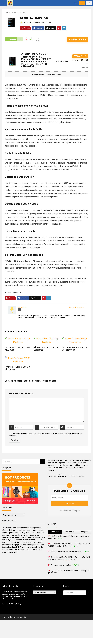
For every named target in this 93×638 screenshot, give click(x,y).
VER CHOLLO (80, 56)
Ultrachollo (27, 22)
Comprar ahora (77, 39)
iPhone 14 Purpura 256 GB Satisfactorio (74, 348)
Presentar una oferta (82, 3)
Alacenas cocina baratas (61, 565)
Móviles (49, 22)
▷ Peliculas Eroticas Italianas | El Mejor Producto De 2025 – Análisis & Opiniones (69, 545)
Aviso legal (6, 604)
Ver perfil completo (76, 307)
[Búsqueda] (42, 461)
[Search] (75, 3)
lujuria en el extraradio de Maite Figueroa (67, 551)
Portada (7, 13)
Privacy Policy (16, 604)
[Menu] (3, 3)
